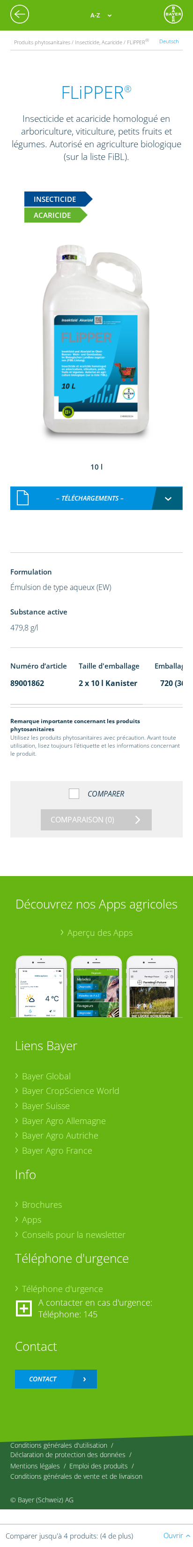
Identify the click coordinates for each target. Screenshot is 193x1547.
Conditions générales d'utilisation (58, 1445)
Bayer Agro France (57, 1150)
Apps (31, 1219)
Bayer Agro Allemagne (64, 1120)
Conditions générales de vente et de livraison (76, 1476)
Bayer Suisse (46, 1105)
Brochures (42, 1204)
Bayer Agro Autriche (60, 1135)
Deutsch (169, 41)
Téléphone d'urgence (62, 1288)
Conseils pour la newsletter (74, 1234)
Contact (42, 1378)
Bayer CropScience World (70, 1090)
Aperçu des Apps (100, 932)
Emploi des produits (98, 1465)
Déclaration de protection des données (68, 1454)
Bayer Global (46, 1076)
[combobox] (96, 498)
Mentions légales (35, 1465)
